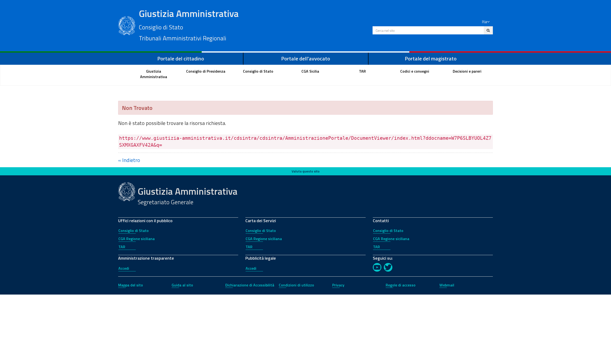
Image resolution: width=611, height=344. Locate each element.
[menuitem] (153, 74)
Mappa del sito (130, 285)
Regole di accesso (401, 285)
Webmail (446, 285)
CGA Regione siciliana (136, 239)
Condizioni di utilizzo (296, 285)
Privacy (338, 285)
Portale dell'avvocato (305, 58)
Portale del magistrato (431, 58)
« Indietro (129, 160)
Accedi (123, 268)
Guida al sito (182, 285)
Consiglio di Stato (133, 230)
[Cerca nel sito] (488, 30)
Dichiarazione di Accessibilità (249, 285)
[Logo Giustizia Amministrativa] (126, 25)
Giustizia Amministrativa (189, 24)
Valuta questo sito (306, 171)
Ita (484, 21)
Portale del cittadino (180, 58)
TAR (121, 247)
